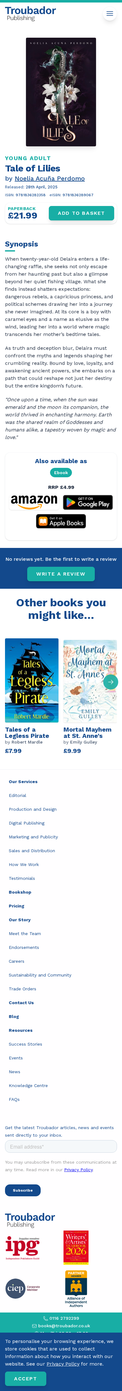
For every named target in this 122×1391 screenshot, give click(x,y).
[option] (34, 695)
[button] (110, 682)
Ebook (61, 472)
